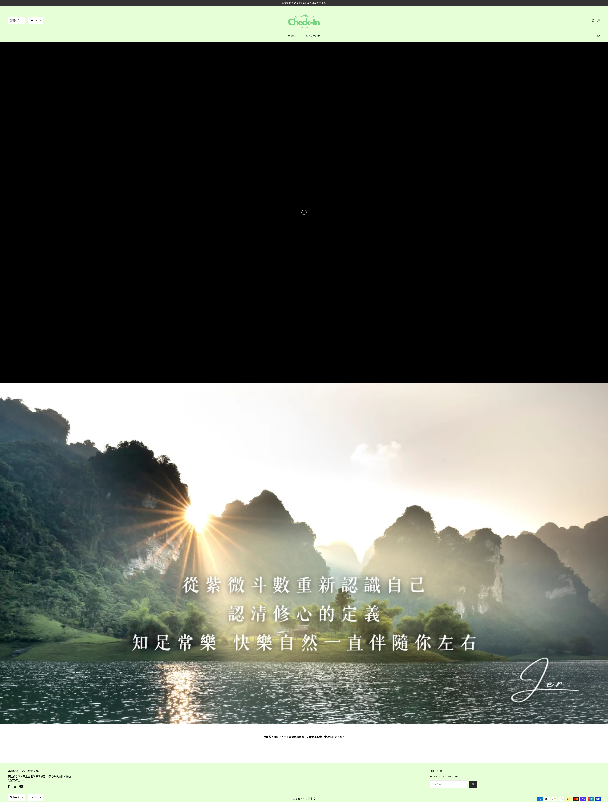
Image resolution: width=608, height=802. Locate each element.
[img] (593, 20)
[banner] (304, 20)
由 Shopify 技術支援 (304, 798)
